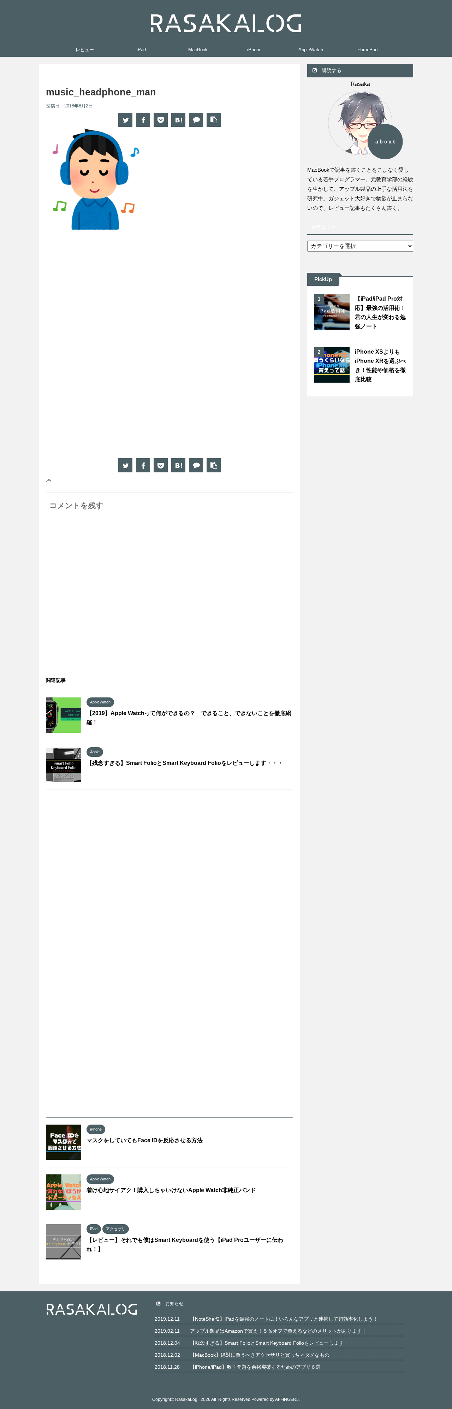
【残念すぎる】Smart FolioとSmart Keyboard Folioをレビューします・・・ (185, 763)
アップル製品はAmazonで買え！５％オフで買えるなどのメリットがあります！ (278, 1331)
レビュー (85, 49)
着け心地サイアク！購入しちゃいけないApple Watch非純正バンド (171, 1190)
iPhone (254, 49)
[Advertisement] (105, 296)
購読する (330, 70)
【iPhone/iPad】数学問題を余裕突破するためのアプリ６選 (255, 1367)
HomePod (367, 49)
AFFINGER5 (287, 1399)
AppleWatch (310, 49)
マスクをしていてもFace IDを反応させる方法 (145, 1140)
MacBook (198, 49)
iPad (141, 49)
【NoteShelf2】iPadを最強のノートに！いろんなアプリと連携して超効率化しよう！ (284, 1319)
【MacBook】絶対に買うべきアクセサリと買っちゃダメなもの (259, 1355)
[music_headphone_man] (178, 120)
